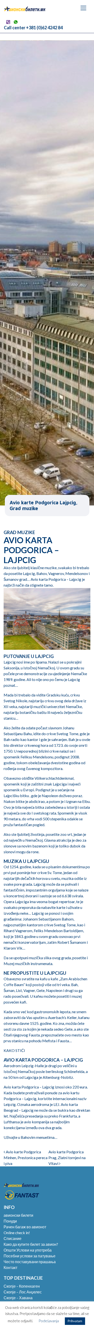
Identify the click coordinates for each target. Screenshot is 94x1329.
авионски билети (18, 1215)
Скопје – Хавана (18, 1297)
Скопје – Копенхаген (22, 1286)
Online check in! (17, 1232)
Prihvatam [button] (75, 1321)
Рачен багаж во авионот (25, 1226)
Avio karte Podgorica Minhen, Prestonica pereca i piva (25, 1157)
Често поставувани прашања (30, 1261)
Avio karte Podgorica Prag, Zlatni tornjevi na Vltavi (67, 1157)
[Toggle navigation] (83, 8)
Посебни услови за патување (29, 1255)
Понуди (10, 1221)
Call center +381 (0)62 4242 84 (33, 27)
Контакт (10, 1267)
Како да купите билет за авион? (31, 1244)
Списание (12, 1238)
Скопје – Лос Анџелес (23, 1292)
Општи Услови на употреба (28, 1250)
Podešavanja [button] (49, 1321)
